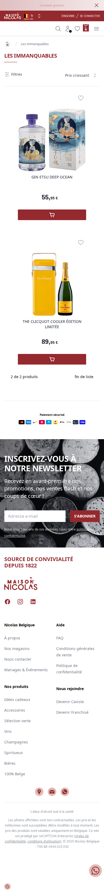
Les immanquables (35, 44)
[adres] (39, 792)
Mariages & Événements (26, 669)
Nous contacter (17, 659)
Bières (9, 763)
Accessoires (14, 710)
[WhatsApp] (65, 792)
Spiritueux (13, 752)
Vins (8, 731)
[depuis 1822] (12, 16)
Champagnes (16, 742)
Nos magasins (17, 648)
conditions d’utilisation (43, 841)
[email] (52, 792)
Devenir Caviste (70, 701)
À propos (12, 637)
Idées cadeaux (17, 699)
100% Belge (14, 773)
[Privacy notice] (7, 886)
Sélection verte (17, 720)
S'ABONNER (84, 516)
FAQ (59, 637)
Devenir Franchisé (72, 712)
